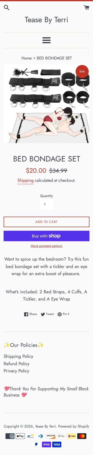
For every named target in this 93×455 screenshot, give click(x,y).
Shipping (25, 180)
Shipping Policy (18, 356)
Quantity (46, 195)
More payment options (46, 245)
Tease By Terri (46, 19)
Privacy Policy (16, 371)
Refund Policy (16, 363)
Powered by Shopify (73, 426)
